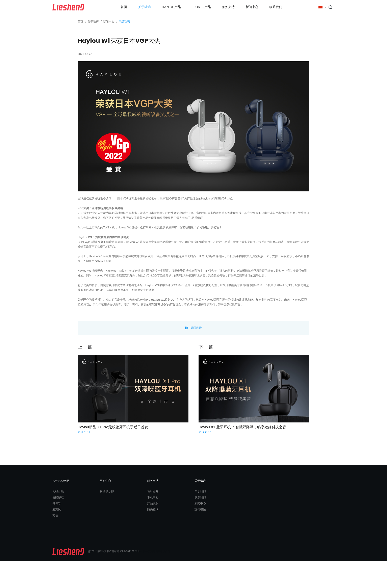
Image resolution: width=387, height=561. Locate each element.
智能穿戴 (58, 497)
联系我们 (275, 7)
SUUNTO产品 (201, 7)
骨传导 (56, 503)
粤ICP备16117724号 (128, 551)
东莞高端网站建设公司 (158, 551)
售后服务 (152, 491)
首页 (124, 7)
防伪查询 (152, 509)
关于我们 (200, 491)
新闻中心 (252, 7)
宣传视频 (200, 509)
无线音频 (58, 491)
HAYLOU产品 (171, 7)
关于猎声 (144, 7)
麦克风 (56, 509)
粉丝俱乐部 (107, 491)
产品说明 (152, 503)
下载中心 (152, 497)
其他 (55, 515)
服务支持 (228, 7)
